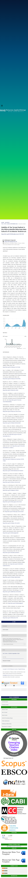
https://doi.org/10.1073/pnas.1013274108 (11, 379)
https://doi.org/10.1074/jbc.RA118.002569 (12, 423)
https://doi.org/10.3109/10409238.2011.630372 (13, 471)
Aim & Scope (4, 712)
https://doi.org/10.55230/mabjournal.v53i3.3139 (12, 234)
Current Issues (5, 702)
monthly (24, 348)
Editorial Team (5, 709)
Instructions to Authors (6, 726)
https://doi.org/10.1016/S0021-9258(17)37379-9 (13, 565)
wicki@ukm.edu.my (6, 675)
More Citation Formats (8, 644)
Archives (7, 222)
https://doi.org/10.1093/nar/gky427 (15, 603)
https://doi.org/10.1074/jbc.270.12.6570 (11, 523)
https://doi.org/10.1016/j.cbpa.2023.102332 (14, 512)
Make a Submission (14, 697)
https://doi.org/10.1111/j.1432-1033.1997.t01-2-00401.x (14, 447)
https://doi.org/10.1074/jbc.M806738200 (11, 577)
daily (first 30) (19, 348)
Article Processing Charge (7, 718)
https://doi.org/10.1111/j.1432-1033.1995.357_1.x (12, 435)
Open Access (4, 715)
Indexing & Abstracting (6, 724)
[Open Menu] (2, 105)
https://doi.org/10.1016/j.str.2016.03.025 (11, 482)
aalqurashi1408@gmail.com (10, 241)
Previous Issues (5, 705)
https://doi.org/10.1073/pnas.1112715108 (11, 367)
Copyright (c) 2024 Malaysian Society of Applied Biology (14, 669)
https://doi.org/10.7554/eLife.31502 (10, 390)
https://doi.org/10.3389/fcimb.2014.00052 (12, 592)
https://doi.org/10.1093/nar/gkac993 (10, 533)
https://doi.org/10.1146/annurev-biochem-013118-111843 (13, 460)
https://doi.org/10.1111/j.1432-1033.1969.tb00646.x (12, 401)
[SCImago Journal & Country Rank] (14, 846)
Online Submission (5, 721)
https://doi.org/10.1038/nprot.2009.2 (11, 490)
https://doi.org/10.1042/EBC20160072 (11, 553)
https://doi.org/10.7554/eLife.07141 (10, 618)
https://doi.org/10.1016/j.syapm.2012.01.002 (12, 502)
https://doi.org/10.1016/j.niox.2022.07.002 (12, 411)
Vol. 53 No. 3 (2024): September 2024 (9, 223)
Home (2, 222)
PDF (14, 621)
